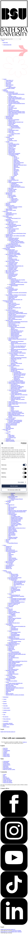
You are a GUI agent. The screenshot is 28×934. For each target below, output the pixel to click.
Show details (21, 482)
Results (7, 682)
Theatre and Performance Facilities (15, 182)
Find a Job (10, 608)
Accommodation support (13, 130)
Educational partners (12, 514)
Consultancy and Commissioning (15, 421)
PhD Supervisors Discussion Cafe (15, 299)
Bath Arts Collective (12, 507)
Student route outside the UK (20, 581)
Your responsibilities (18, 583)
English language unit (15, 595)
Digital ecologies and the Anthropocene (19, 378)
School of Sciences (10, 287)
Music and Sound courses (13, 110)
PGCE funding (14, 633)
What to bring (11, 134)
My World (13, 361)
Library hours (8, 548)
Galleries (13, 178)
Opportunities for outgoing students (18, 599)
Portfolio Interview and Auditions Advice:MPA (15, 235)
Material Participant (15, 334)
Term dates (8, 539)
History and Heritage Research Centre (16, 413)
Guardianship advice (12, 226)
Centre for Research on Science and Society (17, 390)
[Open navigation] (1, 40)
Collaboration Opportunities (14, 253)
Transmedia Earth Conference (20, 373)
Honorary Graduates (12, 530)
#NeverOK (10, 668)
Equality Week (11, 436)
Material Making (14, 329)
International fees (14, 629)
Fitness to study (11, 666)
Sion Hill (10, 139)
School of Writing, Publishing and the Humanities (16, 294)
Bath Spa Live (11, 504)
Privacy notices (6, 726)
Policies (4, 725)
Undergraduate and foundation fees (18, 626)
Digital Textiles (17, 161)
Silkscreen (16, 173)
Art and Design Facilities (13, 154)
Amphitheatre (14, 183)
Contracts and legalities (15, 127)
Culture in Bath (14, 198)
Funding (10, 630)
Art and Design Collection (13, 260)
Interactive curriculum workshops (15, 206)
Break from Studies (10, 685)
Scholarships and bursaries (13, 637)
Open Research (11, 306)
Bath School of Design (10, 261)
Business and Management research (15, 312)
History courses (11, 105)
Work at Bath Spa (6, 718)
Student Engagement (10, 689)
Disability (10, 650)
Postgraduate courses (12, 251)
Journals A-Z (8, 547)
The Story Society (12, 417)
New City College (14, 522)
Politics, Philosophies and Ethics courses (16, 112)
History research (11, 318)
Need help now (11, 646)
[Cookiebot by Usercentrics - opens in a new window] (21, 443)
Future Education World (16, 519)
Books (9, 553)
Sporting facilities (11, 148)
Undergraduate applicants (13, 238)
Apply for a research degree (11, 423)
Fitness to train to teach (13, 221)
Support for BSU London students (15, 664)
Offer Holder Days (9, 214)
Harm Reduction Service (13, 669)
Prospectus (8, 204)
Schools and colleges (10, 205)
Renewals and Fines (10, 561)
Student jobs (10, 621)
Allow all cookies (14, 486)
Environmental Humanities (13, 406)
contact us (25, 742)
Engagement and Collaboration (17, 386)
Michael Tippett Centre (15, 185)
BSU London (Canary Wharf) (12, 270)
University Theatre (15, 184)
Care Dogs (10, 658)
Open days (8, 203)
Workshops (13, 155)
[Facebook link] (14, 816)
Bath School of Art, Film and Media (13, 254)
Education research (12, 314)
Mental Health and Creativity (14, 414)
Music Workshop (11, 534)
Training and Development (11, 424)
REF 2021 (10, 308)
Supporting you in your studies (12, 684)
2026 (9, 431)
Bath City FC (11, 509)
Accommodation (9, 118)
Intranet (4, 712)
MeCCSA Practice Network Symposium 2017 (19, 375)
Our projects (8, 427)
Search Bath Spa (4, 39)
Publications (8, 438)
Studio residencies (12, 615)
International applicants (13, 243)
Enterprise (13, 493)
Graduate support (11, 613)
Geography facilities (12, 189)
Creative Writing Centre (13, 403)
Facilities (7, 141)
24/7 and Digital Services (13, 657)
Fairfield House (11, 526)
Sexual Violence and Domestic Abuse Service (17, 661)
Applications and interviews (14, 612)
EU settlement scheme (15, 589)
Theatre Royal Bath (12, 538)
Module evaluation (9, 693)
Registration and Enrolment (11, 670)
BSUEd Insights (14, 285)
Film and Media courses (13, 101)
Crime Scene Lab (11, 191)
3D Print (15, 156)
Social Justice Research (16, 398)
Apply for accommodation (13, 119)
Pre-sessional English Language (14, 577)
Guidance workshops (12, 207)
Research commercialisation (14, 422)
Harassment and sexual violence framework (15, 687)
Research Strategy (9, 301)
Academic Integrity (12, 677)
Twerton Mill (11, 124)
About (12, 366)
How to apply (6, 216)
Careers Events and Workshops (14, 618)
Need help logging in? (10, 731)
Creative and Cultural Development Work (16, 511)
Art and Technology (15, 336)
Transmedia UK (17, 379)
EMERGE (13, 614)
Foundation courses (12, 255)
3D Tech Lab (16, 158)
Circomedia (13, 515)
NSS (9, 502)
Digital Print (16, 160)
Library (4, 545)
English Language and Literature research (16, 315)
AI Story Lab (13, 359)
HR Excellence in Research (14, 304)
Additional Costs (11, 636)
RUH (9, 536)
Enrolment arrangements (13, 673)
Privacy (6, 931)
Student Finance (9, 624)
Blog (4, 775)
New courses (8, 82)
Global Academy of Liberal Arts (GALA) (16, 527)
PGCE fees (13, 627)
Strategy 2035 (11, 500)
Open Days (5, 211)
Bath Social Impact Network (17, 498)
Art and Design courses (13, 93)
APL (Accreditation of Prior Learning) (13, 246)
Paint (15, 168)
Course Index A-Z (9, 80)
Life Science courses (12, 108)
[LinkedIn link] (14, 924)
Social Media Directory (13, 543)
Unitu (7, 692)
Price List (10, 128)
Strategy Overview (12, 303)
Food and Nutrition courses (14, 102)
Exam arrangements (15, 651)
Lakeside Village (11, 123)
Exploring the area (14, 199)
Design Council (11, 512)
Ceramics (15, 159)
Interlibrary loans (11, 560)
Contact (7, 541)
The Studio (8, 426)
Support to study (11, 655)
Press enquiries (6, 777)
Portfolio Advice (9, 234)
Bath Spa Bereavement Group (14, 653)
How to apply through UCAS (14, 218)
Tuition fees (10, 625)
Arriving (10, 572)
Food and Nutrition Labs (13, 180)
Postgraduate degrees (12, 275)
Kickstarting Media (17, 372)
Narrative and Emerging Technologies (19, 357)
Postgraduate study (9, 116)
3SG (9, 505)
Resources (10, 610)
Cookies (9, 931)
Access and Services (10, 564)
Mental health (11, 648)
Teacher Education (12, 278)
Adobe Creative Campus (11, 210)
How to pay (10, 640)
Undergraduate (9, 217)
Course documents (9, 84)
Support (10, 593)
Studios (12, 177)
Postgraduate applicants (13, 239)
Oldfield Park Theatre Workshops (18, 187)
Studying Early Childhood (16, 387)
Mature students (9, 209)
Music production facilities (13, 144)
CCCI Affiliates (14, 362)
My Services (5, 716)
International (8, 571)
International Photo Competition (17, 596)
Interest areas (8, 83)
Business (5, 703)
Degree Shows (11, 435)
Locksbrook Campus (12, 140)
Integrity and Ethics (12, 305)
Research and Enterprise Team (14, 307)
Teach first (13, 283)
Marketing (10, 109)
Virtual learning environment (14, 153)
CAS (15, 585)
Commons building (12, 145)
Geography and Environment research (16, 316)
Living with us (11, 132)
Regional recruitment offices (14, 603)
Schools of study (9, 192)
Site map (14, 930)
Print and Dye (16, 170)
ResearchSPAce (9, 566)
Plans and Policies (9, 562)
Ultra (4, 714)
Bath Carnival (11, 508)
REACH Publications (15, 388)
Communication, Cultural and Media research (17, 313)
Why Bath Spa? (9, 193)
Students (5, 570)
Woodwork (16, 174)
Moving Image (17, 167)
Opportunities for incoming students (18, 598)
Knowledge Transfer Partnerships (15, 420)
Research (10, 257)
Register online (11, 672)
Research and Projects (15, 385)
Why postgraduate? (12, 196)
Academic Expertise (10, 439)
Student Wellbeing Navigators (14, 665)
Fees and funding (11, 231)
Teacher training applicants (13, 240)
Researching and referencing (11, 551)
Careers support (6, 707)
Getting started (11, 671)
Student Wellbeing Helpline (14, 662)
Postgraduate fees (14, 628)
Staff (5, 731)
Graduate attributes (12, 202)
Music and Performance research (15, 319)
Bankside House (11, 120)
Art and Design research (13, 311)
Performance (8, 501)
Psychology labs (11, 190)
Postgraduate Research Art (16, 332)
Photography (16, 169)
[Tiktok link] (14, 897)
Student (2, 731)
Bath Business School (10, 249)
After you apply (9, 236)
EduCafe (10, 286)
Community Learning (10, 88)
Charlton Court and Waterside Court (15, 122)
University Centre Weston (16, 524)
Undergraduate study (10, 91)
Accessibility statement (8, 723)
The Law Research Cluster (16, 351)
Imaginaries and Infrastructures (17, 369)
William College (14, 525)
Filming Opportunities (10, 441)
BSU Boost (13, 364)
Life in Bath (10, 197)
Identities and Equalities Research (18, 397)
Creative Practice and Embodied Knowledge (17, 402)
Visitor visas (13, 591)
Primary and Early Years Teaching (18, 279)
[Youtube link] (14, 870)
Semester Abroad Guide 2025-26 (17, 601)
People (12, 407)
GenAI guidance (11, 676)
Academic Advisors (10, 690)
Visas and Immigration (13, 578)
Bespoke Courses (11, 195)
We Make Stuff (14, 370)
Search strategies (11, 552)
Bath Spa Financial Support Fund (18, 639)
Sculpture (15, 171)
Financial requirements (15, 590)
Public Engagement (10, 428)
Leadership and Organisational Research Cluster (17, 342)
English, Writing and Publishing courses (16, 98)
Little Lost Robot (11, 533)
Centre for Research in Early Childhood (16, 383)
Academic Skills (9, 675)
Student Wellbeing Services (11, 644)
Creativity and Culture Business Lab (18, 345)
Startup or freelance (12, 611)
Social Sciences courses (13, 113)
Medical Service (11, 649)
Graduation (8, 679)
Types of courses (9, 81)
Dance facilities (11, 149)
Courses (4, 79)
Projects (12, 408)
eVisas (12, 592)
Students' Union (11, 152)
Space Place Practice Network (17, 330)
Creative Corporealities (13, 401)
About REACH (14, 384)
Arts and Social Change (13, 337)
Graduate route (14, 588)
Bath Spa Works (11, 619)
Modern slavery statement (8, 724)
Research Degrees (9, 227)
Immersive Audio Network (16, 363)
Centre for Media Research (13, 365)
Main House (10, 188)
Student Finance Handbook (14, 643)
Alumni (4, 774)
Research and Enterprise (8, 300)
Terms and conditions (12, 680)
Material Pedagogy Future (16, 335)
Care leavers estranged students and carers (17, 654)
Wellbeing (10, 660)
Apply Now (10, 232)
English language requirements (14, 225)
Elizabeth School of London (17, 517)
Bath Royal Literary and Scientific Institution (17, 510)
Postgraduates (14, 368)
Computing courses (12, 96)
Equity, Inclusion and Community (15, 412)
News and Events (6, 429)
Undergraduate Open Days (11, 213)
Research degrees (11, 276)
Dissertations (11, 554)
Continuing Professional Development (16, 284)
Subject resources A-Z (10, 549)
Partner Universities (15, 600)
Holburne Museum (12, 529)
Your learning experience (11, 686)
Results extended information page (15, 683)
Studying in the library (13, 559)
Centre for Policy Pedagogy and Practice (16, 381)
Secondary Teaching (15, 280)
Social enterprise (11, 497)
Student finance (6, 754)
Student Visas (14, 579)
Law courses (11, 106)
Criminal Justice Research (16, 393)
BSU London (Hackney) (11, 271)
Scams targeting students (16, 641)
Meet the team (11, 620)
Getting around (14, 200)
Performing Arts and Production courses (16, 111)
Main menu (5, 42)
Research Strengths (15, 410)
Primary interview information (17, 241)
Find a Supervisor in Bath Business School (17, 233)
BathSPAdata (8, 567)
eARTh (9, 405)
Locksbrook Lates (12, 437)
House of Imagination (12, 531)
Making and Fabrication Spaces (20, 164)
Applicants (10, 606)
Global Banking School (16, 521)
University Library (12, 146)
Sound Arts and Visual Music (14, 322)
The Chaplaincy (11, 656)
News (7, 430)
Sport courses (11, 115)
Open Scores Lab (11, 323)
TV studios (10, 142)
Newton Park (11, 138)
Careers (7, 607)
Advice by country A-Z (13, 604)
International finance (12, 642)
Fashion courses (11, 99)
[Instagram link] (14, 843)
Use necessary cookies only (14, 489)
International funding (15, 635)
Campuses (8, 137)
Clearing (5, 89)
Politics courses (11, 298)
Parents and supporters (10, 678)
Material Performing (15, 333)
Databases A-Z (9, 546)
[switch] (25, 469)
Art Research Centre (12, 326)
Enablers (13, 495)
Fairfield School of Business (17, 518)
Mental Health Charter (13, 496)
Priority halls (11, 131)
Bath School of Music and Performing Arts (14, 265)
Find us (7, 540)
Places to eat (10, 147)
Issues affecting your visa (19, 584)
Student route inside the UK (19, 582)
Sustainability (6, 721)
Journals (10, 556)
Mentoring (10, 617)
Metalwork (16, 166)
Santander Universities (13, 537)
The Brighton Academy (16, 523)
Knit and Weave (17, 163)
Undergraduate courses (13, 250)
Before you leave (14, 574)
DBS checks (10, 222)
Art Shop (13, 176)
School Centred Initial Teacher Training (19, 282)
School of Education (10, 272)
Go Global (10, 597)
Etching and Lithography (19, 162)
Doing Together (14, 354)
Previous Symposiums (15, 371)
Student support (6, 755)
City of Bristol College (15, 516)
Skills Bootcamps (11, 87)
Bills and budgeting (15, 126)
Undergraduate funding (16, 632)
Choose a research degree (13, 228)
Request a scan (9, 568)
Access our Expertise (10, 419)
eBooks (9, 555)
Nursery (10, 181)
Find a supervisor (11, 229)
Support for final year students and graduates (15, 694)
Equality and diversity (7, 780)
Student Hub (8, 691)
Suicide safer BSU (12, 663)
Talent (12, 494)
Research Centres (9, 320)
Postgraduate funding (15, 634)
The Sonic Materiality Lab (13, 325)
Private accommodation (13, 125)
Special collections (12, 558)
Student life (5, 90)
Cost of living (11, 647)
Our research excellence (11, 309)
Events (12, 409)
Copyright (10, 563)
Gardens (10, 135)
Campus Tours (9, 212)
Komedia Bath (11, 532)
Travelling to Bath (14, 575)
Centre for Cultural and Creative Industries (17, 352)
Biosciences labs (11, 151)
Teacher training (9, 117)
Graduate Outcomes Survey (14, 622)
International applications (11, 224)
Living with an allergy (15, 133)
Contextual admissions (10, 247)
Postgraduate (8, 219)
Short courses (8, 86)
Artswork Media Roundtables (17, 380)
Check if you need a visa (16, 586)
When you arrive (14, 576)
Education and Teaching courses (15, 97)
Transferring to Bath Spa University (13, 245)
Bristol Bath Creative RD (16, 358)
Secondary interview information (17, 242)
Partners (7, 503)
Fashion (15, 175)
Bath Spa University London (9, 769)
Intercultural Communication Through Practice (17, 321)
